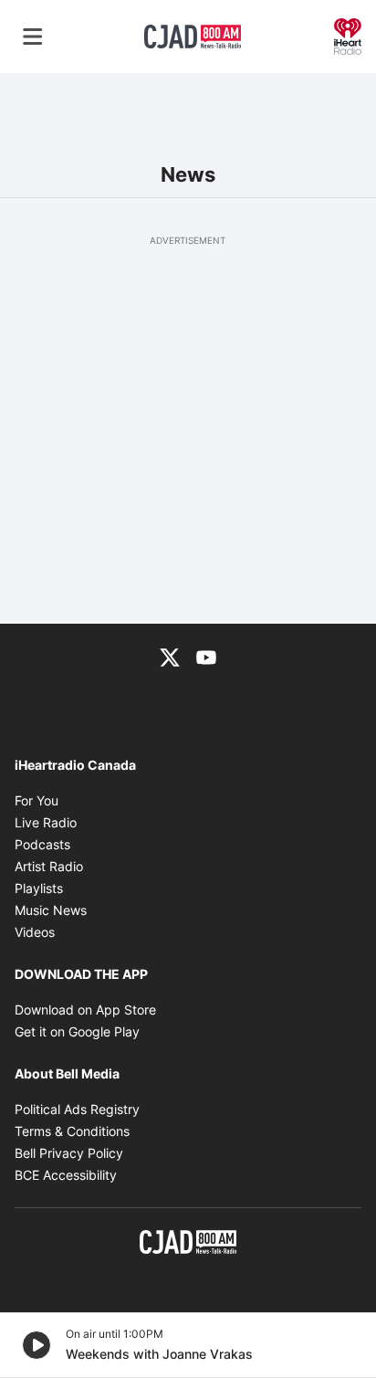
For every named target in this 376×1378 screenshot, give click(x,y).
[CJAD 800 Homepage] (192, 36)
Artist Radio (49, 866)
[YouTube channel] (206, 657)
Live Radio (46, 822)
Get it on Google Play (77, 1031)
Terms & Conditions (72, 1131)
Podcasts (42, 844)
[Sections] (33, 36)
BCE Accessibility (66, 1175)
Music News (51, 910)
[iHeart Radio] (347, 35)
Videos (35, 932)
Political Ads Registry (77, 1109)
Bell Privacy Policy (69, 1153)
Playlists (39, 888)
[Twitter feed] (170, 657)
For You (36, 800)
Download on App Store (85, 1009)
